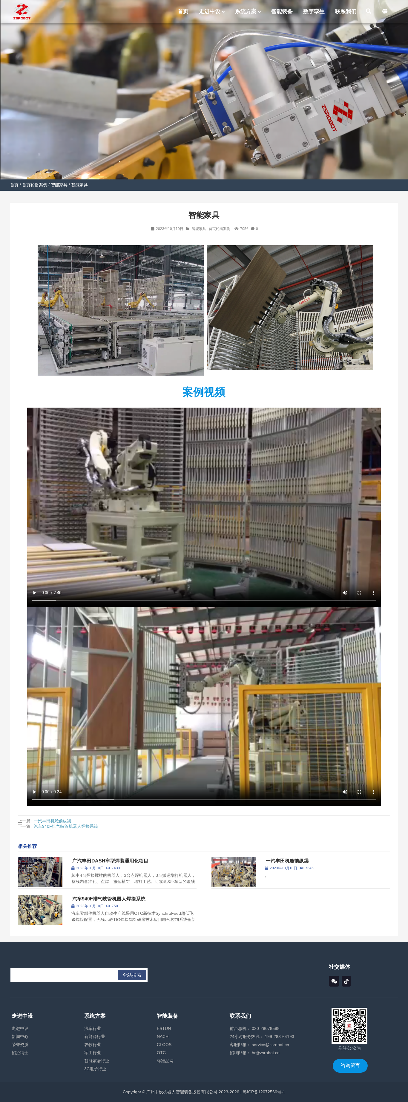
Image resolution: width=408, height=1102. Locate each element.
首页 (14, 184)
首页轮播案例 (34, 184)
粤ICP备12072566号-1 (263, 1091)
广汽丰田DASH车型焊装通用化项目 (110, 860)
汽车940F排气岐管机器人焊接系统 (66, 826)
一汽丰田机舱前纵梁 (52, 821)
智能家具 (59, 184)
